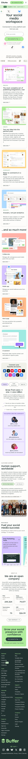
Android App (4, 680)
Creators (3, 721)
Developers (4, 732)
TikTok (2, 711)
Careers (17, 717)
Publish (3, 658)
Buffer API (3, 686)
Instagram (3, 699)
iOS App (3, 677)
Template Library (19, 658)
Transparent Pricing (19, 704)
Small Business (5, 723)
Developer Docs (19, 681)
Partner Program (19, 721)
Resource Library (19, 664)
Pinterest (3, 706)
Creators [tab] (5, 384)
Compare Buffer (19, 676)
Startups (3, 735)
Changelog (17, 691)
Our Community (19, 679)
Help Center (18, 687)
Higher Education (5, 730)
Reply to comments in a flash (12, 173)
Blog (16, 655)
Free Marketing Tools (20, 670)
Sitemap (17, 726)
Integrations (4, 675)
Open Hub (17, 700)
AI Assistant (4, 671)
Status (16, 689)
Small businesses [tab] (14, 384)
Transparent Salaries (20, 706)
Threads (3, 708)
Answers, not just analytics (13, 213)
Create (3, 655)
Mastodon (3, 704)
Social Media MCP (5, 684)
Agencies (3, 726)
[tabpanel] (14, 422)
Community (4, 660)
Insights (4, 662)
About (16, 715)
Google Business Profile (7, 697)
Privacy (16, 753)
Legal (16, 724)
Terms (20, 753)
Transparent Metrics (20, 702)
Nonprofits (3, 728)
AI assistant (6, 350)
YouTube (3, 715)
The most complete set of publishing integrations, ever (14, 89)
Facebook (3, 695)
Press (16, 719)
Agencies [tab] (23, 384)
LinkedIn (3, 702)
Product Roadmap (19, 709)
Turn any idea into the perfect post (11, 130)
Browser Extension (5, 682)
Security (24, 753)
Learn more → (20, 6)
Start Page (3, 673)
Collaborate (6, 254)
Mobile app (5, 286)
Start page (5, 318)
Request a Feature (19, 694)
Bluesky (3, 692)
